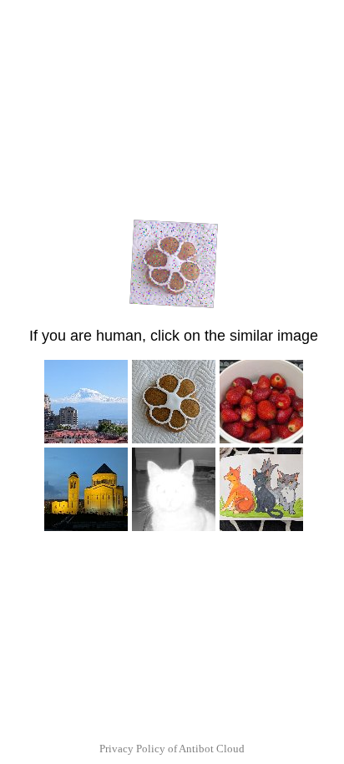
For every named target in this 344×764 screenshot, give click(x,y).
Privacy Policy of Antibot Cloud (172, 748)
